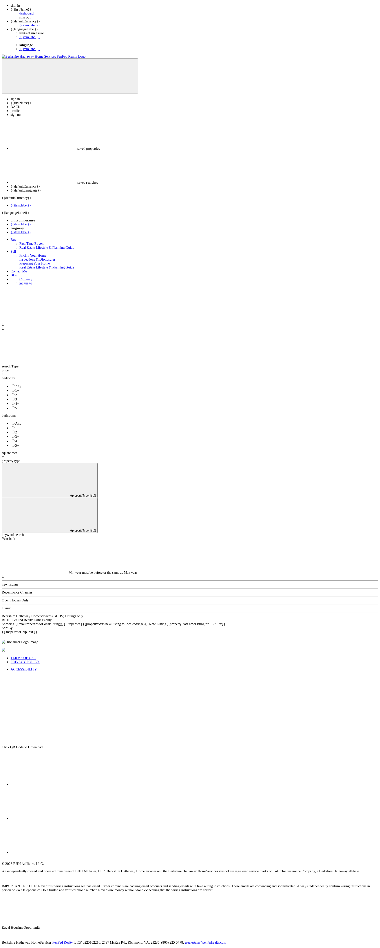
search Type (10, 366)
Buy (13, 239)
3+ (17, 399)
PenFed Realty (62, 942)
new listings (10, 584)
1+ (17, 390)
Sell (13, 251)
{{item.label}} (29, 25)
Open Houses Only (15, 600)
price (5, 370)
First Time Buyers (31, 243)
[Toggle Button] (70, 75)
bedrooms (8, 378)
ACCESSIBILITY (24, 669)
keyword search (13, 535)
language (25, 283)
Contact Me (19, 271)
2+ (17, 395)
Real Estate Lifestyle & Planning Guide (46, 247)
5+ (17, 408)
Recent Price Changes (17, 592)
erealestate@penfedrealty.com (205, 942)
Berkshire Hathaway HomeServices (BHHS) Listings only (42, 616)
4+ (17, 404)
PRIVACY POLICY (25, 662)
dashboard (26, 13)
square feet (9, 453)
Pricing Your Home (32, 255)
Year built (8, 539)
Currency (25, 279)
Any (18, 386)
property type (11, 461)
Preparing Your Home (34, 263)
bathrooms (9, 415)
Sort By (7, 628)
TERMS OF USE (23, 658)
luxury (6, 608)
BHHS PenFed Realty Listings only (27, 620)
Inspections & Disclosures (37, 259)
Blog (14, 275)
